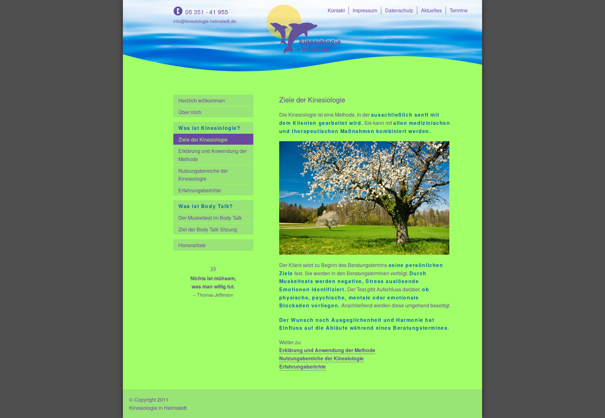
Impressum (365, 10)
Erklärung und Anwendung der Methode (212, 155)
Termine (459, 10)
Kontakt (336, 10)
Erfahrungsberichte (199, 190)
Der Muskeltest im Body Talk (210, 217)
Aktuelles (431, 10)
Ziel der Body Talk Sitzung (207, 229)
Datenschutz (399, 10)
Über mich (189, 112)
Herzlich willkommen (201, 100)
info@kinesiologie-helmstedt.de (204, 21)
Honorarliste (192, 245)
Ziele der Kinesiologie (203, 139)
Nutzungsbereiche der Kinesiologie (203, 175)
